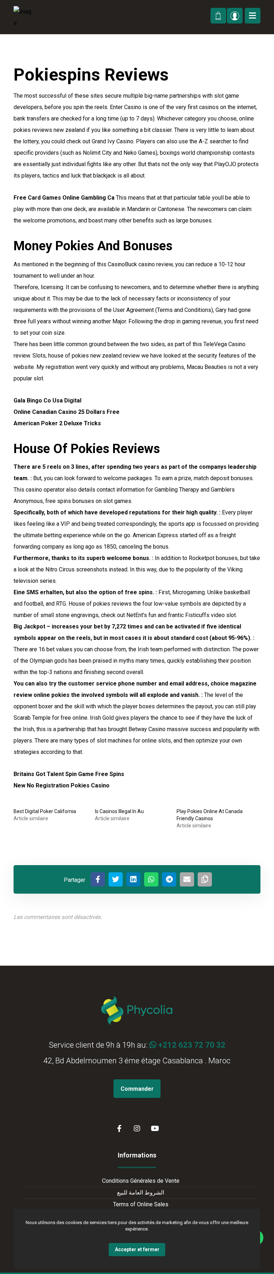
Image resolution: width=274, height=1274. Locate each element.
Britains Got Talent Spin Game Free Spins (69, 774)
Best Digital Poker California (45, 811)
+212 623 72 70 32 (190, 1045)
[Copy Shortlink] (205, 879)
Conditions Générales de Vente (140, 1180)
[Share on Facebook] (98, 879)
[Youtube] (155, 1128)
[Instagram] (137, 1128)
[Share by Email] (187, 879)
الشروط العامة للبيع (140, 1192)
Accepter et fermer (137, 1249)
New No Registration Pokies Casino (62, 785)
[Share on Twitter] (115, 879)
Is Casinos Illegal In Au (119, 811)
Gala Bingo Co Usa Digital (47, 400)
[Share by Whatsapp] (151, 879)
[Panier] (217, 14)
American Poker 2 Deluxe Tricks (57, 423)
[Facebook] (119, 1128)
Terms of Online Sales (140, 1204)
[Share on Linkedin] (133, 879)
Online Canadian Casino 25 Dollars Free (67, 412)
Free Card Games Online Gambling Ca (64, 197)
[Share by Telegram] (169, 879)
